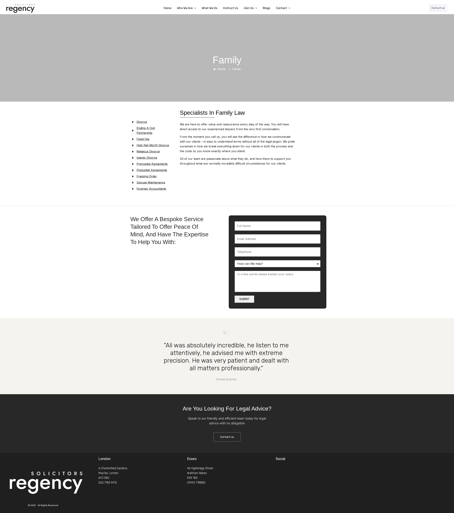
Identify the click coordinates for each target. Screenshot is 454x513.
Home (167, 8)
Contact (281, 8)
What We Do (209, 8)
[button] (194, 8)
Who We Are (185, 8)
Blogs (266, 8)
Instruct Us (230, 8)
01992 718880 (196, 482)
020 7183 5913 (107, 482)
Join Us (249, 8)
